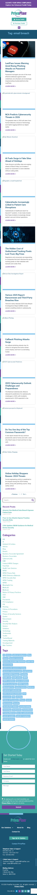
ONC (4, 597)
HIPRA (5, 583)
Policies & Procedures (10, 609)
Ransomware (7, 619)
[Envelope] (25, 891)
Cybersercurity (7, 559)
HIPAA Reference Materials (11, 575)
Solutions (6, 628)
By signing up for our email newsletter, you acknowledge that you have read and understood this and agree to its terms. (17, 801)
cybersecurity (7, 665)
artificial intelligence (19, 655)
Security (5, 621)
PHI (4, 604)
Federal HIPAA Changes (10, 563)
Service (5, 626)
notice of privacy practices (12, 694)
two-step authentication (24, 713)
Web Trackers (7, 645)
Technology (6, 631)
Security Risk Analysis (10, 624)
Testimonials (7, 633)
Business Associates (10, 556)
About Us (20, 828)
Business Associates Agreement (14, 661)
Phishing (5, 607)
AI (3, 542)
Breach (5, 551)
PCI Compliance (8, 602)
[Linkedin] (16, 891)
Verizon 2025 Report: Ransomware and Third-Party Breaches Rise (18, 298)
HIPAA (5, 571)
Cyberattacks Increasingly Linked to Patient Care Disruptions (17, 205)
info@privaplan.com (17, 759)
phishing (19, 697)
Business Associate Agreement (13, 554)
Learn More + (10, 86)
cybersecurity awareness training (14, 668)
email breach (27, 671)
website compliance (23, 716)
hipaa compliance (22, 681)
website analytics (9, 716)
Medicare (6, 590)
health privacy (17, 677)
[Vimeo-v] (22, 891)
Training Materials (9, 640)
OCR (4, 595)
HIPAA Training (7, 580)
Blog (4, 549)
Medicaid (6, 587)
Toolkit (5, 636)
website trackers (8, 719)
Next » (24, 494)
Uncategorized (7, 643)
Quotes (5, 616)
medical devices (20, 687)
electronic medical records (12, 671)
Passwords (6, 599)
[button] (19, 27)
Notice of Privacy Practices (12, 592)
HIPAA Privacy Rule (9, 573)
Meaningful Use (8, 585)
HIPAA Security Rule (9, 578)
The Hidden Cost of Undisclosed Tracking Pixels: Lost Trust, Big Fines (18, 251)
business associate (16, 658)
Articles (5, 546)
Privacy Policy (6, 803)
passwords (7, 697)
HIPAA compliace (9, 681)
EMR (4, 561)
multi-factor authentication (12, 690)
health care (7, 677)
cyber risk (30, 661)
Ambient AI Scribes (9, 544)
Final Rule (6, 566)
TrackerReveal (7, 638)
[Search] (32, 500)
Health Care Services (10, 568)
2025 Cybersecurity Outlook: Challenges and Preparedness (18, 386)
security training (25, 706)
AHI (4, 539)
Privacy (5, 612)
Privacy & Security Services (12, 614)
